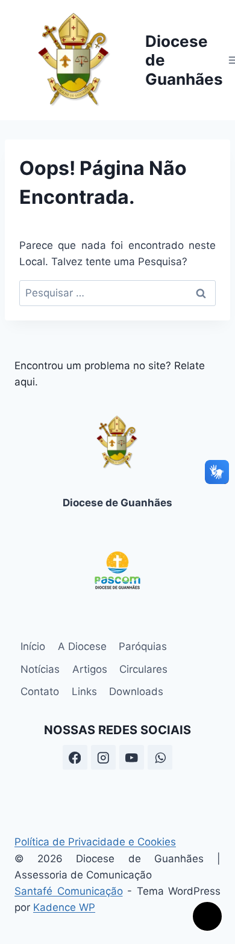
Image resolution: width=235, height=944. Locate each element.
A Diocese (82, 646)
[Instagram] (103, 757)
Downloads (136, 691)
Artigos (89, 669)
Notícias (40, 669)
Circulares (143, 669)
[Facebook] (75, 757)
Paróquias (143, 646)
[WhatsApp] (160, 757)
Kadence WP (64, 907)
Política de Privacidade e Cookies (95, 842)
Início (32, 646)
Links (84, 691)
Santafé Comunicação (68, 891)
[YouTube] (131, 757)
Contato (39, 691)
